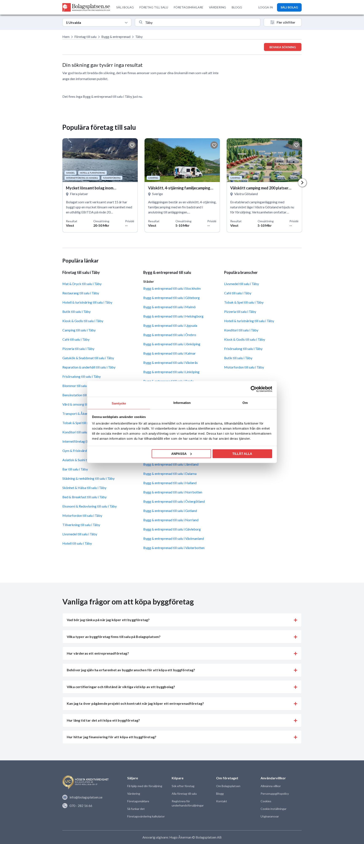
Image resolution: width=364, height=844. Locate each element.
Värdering (133, 793)
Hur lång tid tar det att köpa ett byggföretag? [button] (103, 720)
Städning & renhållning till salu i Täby (88, 478)
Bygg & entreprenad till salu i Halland (170, 483)
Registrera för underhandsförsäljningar (188, 803)
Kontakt (221, 801)
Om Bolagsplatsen (228, 786)
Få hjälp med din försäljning (144, 786)
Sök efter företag (183, 786)
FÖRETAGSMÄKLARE (188, 7)
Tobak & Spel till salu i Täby (244, 302)
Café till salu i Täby (76, 339)
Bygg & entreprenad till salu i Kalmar (169, 353)
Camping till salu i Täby (79, 330)
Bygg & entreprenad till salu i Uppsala (170, 325)
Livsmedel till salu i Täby (79, 534)
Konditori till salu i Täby (241, 330)
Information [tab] (182, 403)
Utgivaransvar (270, 816)
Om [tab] (245, 403)
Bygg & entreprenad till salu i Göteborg (171, 298)
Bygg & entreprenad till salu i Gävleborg (172, 529)
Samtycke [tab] (119, 403)
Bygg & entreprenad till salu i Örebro (169, 335)
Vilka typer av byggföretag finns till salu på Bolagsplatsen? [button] (114, 637)
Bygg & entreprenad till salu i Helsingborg (173, 316)
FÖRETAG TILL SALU (153, 7)
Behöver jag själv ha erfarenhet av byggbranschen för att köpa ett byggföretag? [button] (131, 670)
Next (302, 182)
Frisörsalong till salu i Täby (81, 376)
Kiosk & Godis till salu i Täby (82, 321)
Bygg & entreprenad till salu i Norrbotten (172, 492)
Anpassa (179, 453)
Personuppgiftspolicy (275, 793)
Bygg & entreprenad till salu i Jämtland (170, 464)
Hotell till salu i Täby (77, 543)
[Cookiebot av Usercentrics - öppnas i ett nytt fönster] (253, 389)
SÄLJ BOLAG (125, 7)
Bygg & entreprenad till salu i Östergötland (174, 501)
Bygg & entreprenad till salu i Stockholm (172, 288)
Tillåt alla (242, 453)
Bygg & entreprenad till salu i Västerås (170, 362)
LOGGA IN (265, 7)
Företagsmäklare (138, 801)
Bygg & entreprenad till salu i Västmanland (173, 538)
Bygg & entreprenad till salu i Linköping (171, 372)
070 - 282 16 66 (81, 806)
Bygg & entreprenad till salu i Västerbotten (174, 548)
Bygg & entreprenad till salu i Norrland (170, 520)
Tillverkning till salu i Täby (81, 525)
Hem (66, 37)
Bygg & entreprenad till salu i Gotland (170, 511)
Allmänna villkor (271, 786)
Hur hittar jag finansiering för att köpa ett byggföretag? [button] (111, 737)
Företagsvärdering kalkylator (146, 816)
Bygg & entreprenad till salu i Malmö (169, 307)
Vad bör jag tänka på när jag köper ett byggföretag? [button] (108, 620)
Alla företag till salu (184, 793)
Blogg (220, 793)
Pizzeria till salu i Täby (78, 349)
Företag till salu (85, 37)
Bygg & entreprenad (115, 37)
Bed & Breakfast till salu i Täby (84, 497)
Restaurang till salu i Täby (80, 293)
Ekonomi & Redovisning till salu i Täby (89, 506)
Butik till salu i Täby (76, 311)
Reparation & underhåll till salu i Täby (88, 367)
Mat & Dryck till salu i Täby (82, 284)
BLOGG (237, 7)
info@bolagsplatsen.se (86, 797)
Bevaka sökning (282, 47)
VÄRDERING (217, 7)
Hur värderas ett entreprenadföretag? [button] (98, 653)
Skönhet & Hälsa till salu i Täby (84, 488)
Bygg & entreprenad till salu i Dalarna (170, 474)
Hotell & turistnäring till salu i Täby (87, 302)
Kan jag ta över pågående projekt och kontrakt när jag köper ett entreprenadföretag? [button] (135, 703)
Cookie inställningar (273, 809)
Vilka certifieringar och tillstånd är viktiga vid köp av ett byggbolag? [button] (121, 687)
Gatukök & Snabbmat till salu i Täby (88, 358)
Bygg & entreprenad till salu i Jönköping (171, 344)
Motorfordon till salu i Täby (82, 515)
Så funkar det (136, 809)
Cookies (266, 801)
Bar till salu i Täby (75, 469)
